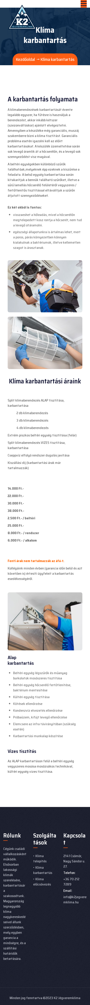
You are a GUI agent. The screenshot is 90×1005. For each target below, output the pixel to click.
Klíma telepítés (40, 858)
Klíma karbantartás (42, 870)
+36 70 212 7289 (71, 881)
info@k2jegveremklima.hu (75, 899)
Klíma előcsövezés (42, 881)
